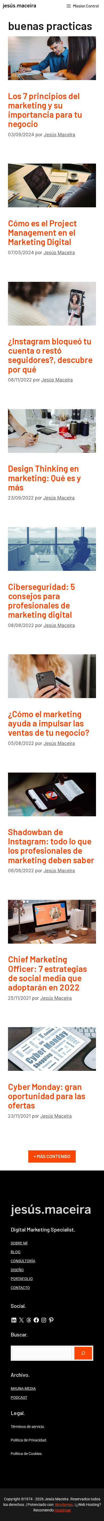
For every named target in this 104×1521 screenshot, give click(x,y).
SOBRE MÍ (19, 1243)
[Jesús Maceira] (19, 6)
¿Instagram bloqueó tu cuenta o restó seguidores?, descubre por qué (50, 355)
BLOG (16, 1252)
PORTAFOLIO (22, 1279)
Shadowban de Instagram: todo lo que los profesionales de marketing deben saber (51, 846)
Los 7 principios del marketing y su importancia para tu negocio (45, 110)
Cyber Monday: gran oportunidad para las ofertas (46, 1095)
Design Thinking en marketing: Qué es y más (44, 477)
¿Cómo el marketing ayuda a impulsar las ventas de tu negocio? (48, 723)
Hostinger (63, 1510)
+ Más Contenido (52, 1156)
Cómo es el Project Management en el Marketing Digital (42, 232)
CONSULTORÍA (23, 1261)
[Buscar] (83, 1353)
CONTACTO (20, 1288)
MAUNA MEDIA (23, 1388)
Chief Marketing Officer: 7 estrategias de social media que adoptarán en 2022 (47, 973)
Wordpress (64, 1504)
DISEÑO (17, 1270)
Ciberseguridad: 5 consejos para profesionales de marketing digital (41, 600)
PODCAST (19, 1397)
